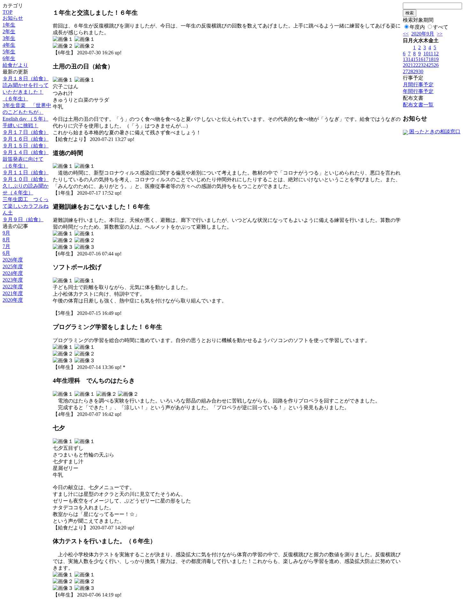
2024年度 (13, 273)
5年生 (9, 51)
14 (410, 59)
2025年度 (13, 266)
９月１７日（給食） (26, 132)
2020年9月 (422, 33)
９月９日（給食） (23, 219)
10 (425, 53)
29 (415, 71)
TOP (7, 12)
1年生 (9, 24)
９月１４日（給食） (26, 152)
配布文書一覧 (418, 104)
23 (420, 65)
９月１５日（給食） (26, 145)
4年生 (9, 45)
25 (431, 65)
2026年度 (13, 259)
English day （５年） (25, 118)
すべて (440, 27)
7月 (6, 246)
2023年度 (13, 280)
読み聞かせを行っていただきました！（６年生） (26, 91)
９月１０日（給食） (26, 179)
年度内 (417, 27)
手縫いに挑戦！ (20, 125)
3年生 (9, 38)
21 (410, 65)
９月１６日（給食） (26, 139)
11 (430, 53)
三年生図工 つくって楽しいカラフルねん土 (26, 206)
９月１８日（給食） (26, 78)
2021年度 (13, 293)
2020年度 (13, 300)
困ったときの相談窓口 (434, 131)
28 (410, 71)
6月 (6, 253)
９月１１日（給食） (26, 172)
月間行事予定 (418, 84)
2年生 (9, 31)
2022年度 (13, 286)
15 (415, 59)
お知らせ (13, 18)
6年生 (9, 58)
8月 (6, 239)
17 (425, 59)
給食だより (15, 65)
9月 (6, 233)
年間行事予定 (418, 91)
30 (420, 71)
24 (425, 65)
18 (431, 59)
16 (420, 59)
